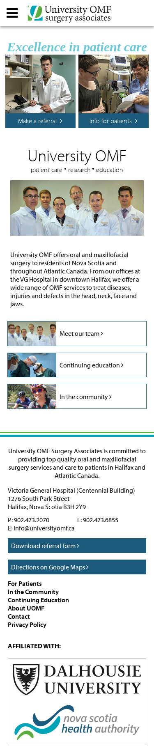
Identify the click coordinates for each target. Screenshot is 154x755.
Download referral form (44, 546)
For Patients (25, 583)
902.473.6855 (100, 520)
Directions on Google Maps (48, 567)
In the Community (33, 591)
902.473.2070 (31, 520)
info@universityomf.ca (44, 528)
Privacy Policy (27, 624)
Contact (19, 616)
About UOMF (26, 608)
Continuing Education (38, 600)
